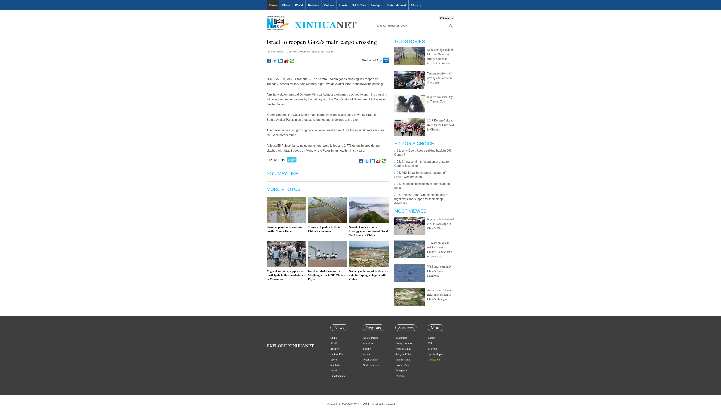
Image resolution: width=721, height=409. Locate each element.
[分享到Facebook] (269, 61)
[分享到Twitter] (274, 61)
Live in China (402, 365)
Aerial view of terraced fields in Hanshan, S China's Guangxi (440, 294)
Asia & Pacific (370, 337)
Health (333, 370)
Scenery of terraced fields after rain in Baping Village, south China (368, 275)
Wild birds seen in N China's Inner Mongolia (439, 270)
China (286, 5)
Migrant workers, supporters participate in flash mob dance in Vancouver (286, 275)
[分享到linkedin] (280, 61)
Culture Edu (336, 354)
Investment (401, 337)
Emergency (401, 370)
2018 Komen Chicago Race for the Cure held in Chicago (440, 124)
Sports (343, 5)
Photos (431, 337)
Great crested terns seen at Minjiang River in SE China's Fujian (326, 275)
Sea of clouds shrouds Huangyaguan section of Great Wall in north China (368, 231)
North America (371, 365)
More (416, 5)
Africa (366, 354)
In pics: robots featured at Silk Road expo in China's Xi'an (440, 223)
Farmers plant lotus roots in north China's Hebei (284, 229)
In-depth (376, 5)
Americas (368, 343)
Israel (292, 160)
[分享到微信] (292, 61)
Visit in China (402, 359)
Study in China (403, 354)
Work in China (403, 348)
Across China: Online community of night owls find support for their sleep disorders (421, 199)
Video (431, 343)
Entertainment (396, 5)
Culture (329, 5)
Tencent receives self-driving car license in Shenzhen (440, 77)
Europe (367, 348)
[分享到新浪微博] (286, 61)
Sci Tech (335, 365)
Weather (399, 376)
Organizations (370, 359)
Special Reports (436, 354)
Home (273, 5)
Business (313, 5)
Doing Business (403, 343)
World (299, 5)
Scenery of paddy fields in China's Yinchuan (324, 229)
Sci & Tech (359, 5)
